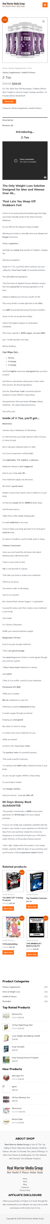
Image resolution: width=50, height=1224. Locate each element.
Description (7, 120)
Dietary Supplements (11, 987)
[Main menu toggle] (45, 4)
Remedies (6, 1001)
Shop (25, 1181)
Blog (25, 1184)
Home (4, 68)
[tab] (25, 120)
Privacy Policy (25, 1190)
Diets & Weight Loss (11, 991)
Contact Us (25, 1187)
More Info (9, 101)
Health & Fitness (9, 996)
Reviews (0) (7, 125)
